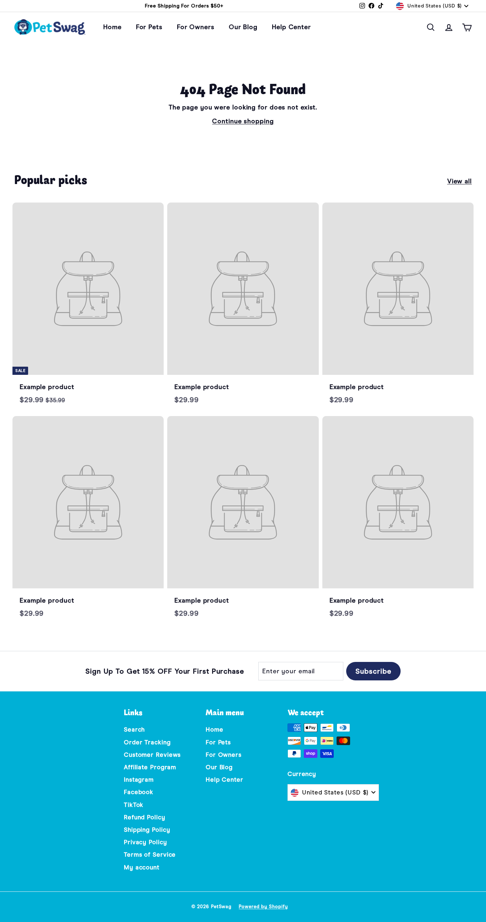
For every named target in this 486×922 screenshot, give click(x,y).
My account (141, 867)
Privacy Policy (145, 842)
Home (112, 27)
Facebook (138, 792)
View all (459, 181)
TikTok (133, 805)
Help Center (291, 27)
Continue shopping (243, 121)
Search (134, 729)
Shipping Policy (147, 830)
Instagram (139, 779)
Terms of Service (150, 854)
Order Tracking (147, 742)
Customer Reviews (152, 755)
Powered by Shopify (263, 906)
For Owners (196, 27)
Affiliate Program (150, 767)
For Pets (149, 27)
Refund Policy (144, 817)
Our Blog (243, 27)
